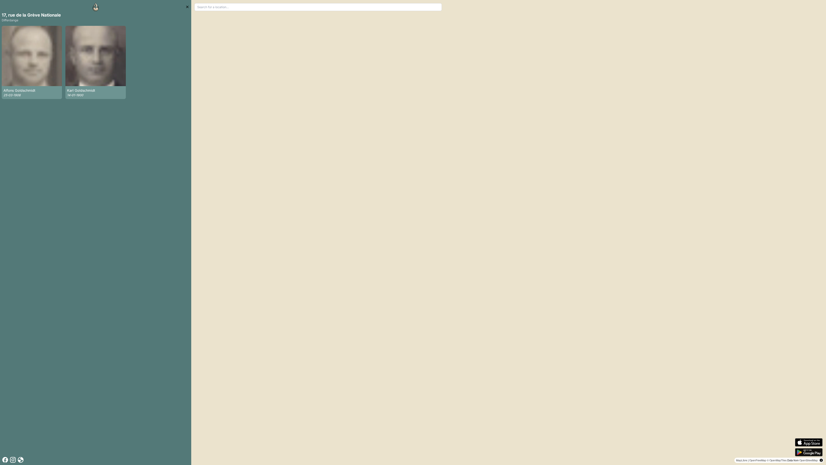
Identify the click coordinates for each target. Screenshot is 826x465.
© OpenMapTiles (777, 460)
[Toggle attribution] (821, 460)
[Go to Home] (96, 7)
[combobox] (318, 7)
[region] (508, 232)
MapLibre (741, 460)
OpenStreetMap (808, 460)
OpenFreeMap (757, 460)
